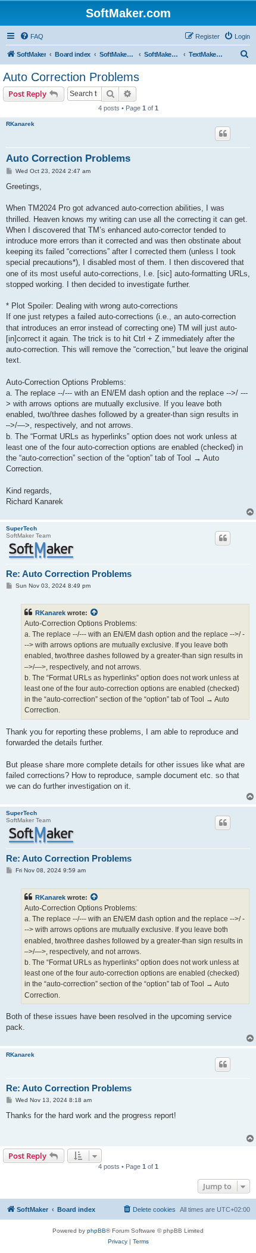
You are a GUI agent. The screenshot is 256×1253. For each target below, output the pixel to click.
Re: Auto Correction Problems (69, 574)
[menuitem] (31, 36)
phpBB (96, 1230)
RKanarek (20, 124)
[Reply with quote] (222, 133)
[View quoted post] (94, 612)
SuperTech (21, 528)
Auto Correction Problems (71, 77)
